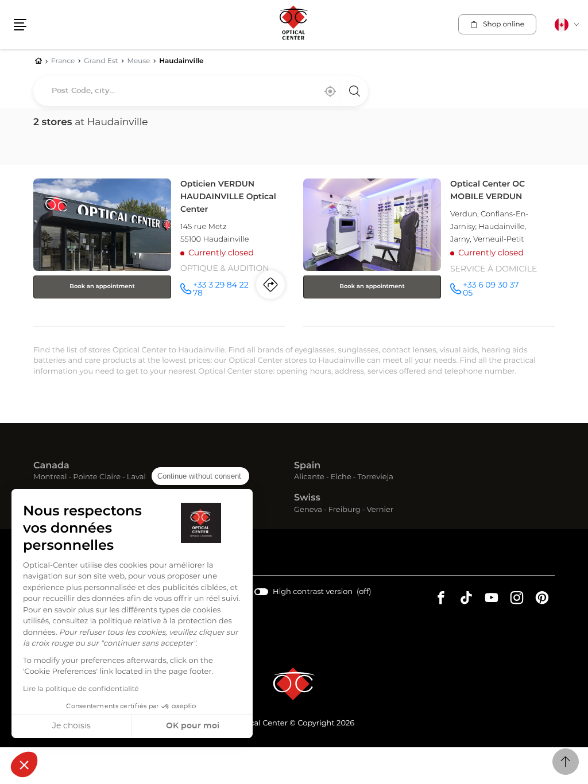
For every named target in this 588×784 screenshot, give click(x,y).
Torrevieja (375, 478)
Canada (51, 466)
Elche (341, 478)
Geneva (308, 510)
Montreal (50, 478)
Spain (307, 466)
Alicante (309, 478)
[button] (24, 764)
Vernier (379, 510)
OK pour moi (192, 726)
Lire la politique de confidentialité (81, 689)
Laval (136, 478)
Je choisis (71, 726)
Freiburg (344, 510)
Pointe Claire (97, 478)
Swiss (307, 498)
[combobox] (200, 91)
